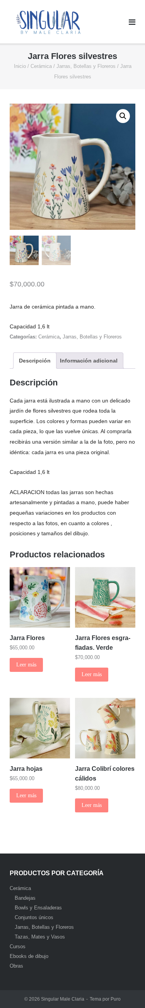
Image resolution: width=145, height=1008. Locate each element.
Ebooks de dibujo (29, 956)
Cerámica (41, 66)
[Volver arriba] (125, 989)
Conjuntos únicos (34, 917)
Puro (116, 999)
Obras (16, 966)
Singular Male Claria (62, 999)
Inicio (20, 66)
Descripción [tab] (35, 360)
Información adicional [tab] (89, 360)
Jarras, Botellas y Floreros (86, 66)
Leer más (26, 665)
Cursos (18, 946)
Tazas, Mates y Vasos (40, 937)
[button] (123, 116)
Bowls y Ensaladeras (38, 908)
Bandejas (25, 898)
